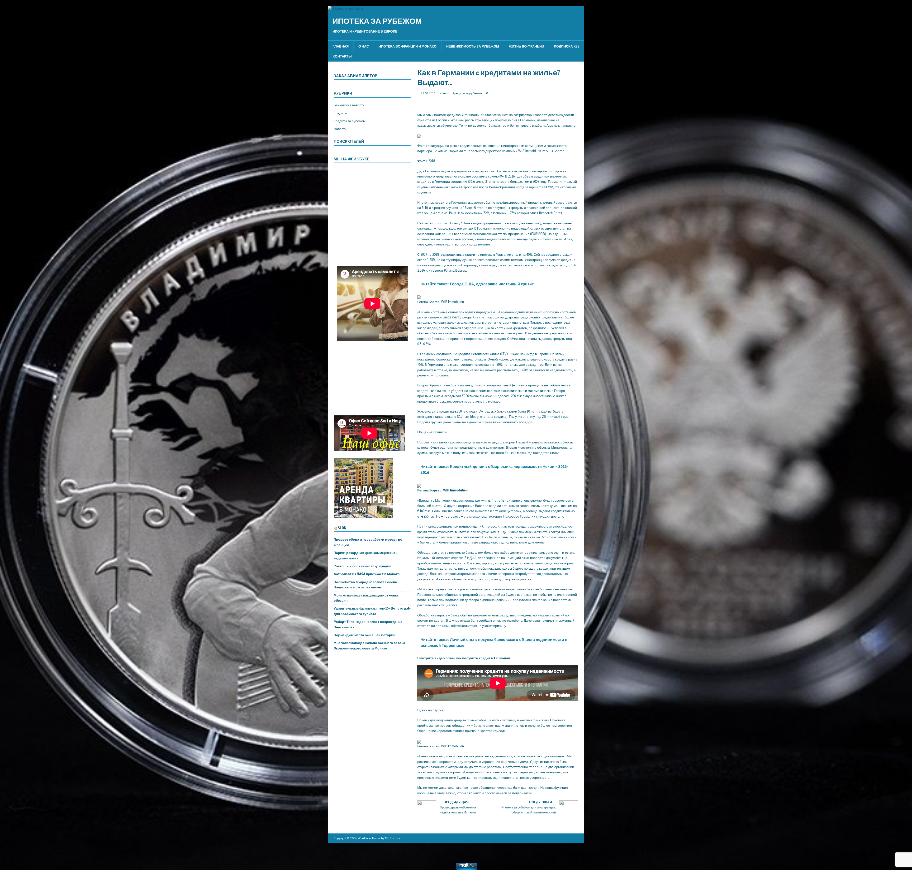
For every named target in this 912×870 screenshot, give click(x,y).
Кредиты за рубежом (467, 93)
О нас (363, 46)
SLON (342, 527)
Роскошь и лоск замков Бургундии (362, 566)
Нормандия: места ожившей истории (364, 635)
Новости (340, 129)
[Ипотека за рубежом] (345, 8)
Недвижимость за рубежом (472, 46)
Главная (340, 46)
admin (444, 93)
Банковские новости (349, 105)
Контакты (342, 56)
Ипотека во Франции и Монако (408, 46)
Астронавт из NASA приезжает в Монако (367, 574)
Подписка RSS (567, 46)
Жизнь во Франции (526, 46)
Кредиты (340, 113)
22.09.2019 (428, 93)
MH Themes (392, 838)
